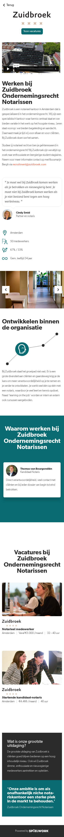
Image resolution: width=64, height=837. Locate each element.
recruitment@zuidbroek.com (29, 164)
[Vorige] (6, 289)
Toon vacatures (32, 31)
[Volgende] (58, 289)
